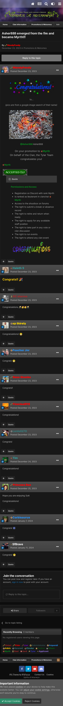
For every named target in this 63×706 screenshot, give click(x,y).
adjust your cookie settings (37, 690)
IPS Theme (14, 674)
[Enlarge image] (30, 124)
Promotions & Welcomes (35, 48)
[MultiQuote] (3, 261)
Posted (23, 71)
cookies (19, 686)
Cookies (50, 674)
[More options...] (57, 70)
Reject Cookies (32, 701)
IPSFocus (26, 674)
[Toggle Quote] (10, 179)
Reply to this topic (31, 58)
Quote (10, 261)
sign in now (17, 582)
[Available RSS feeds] (58, 660)
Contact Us (39, 674)
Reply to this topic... (18, 594)
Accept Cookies (12, 701)
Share (16, 610)
